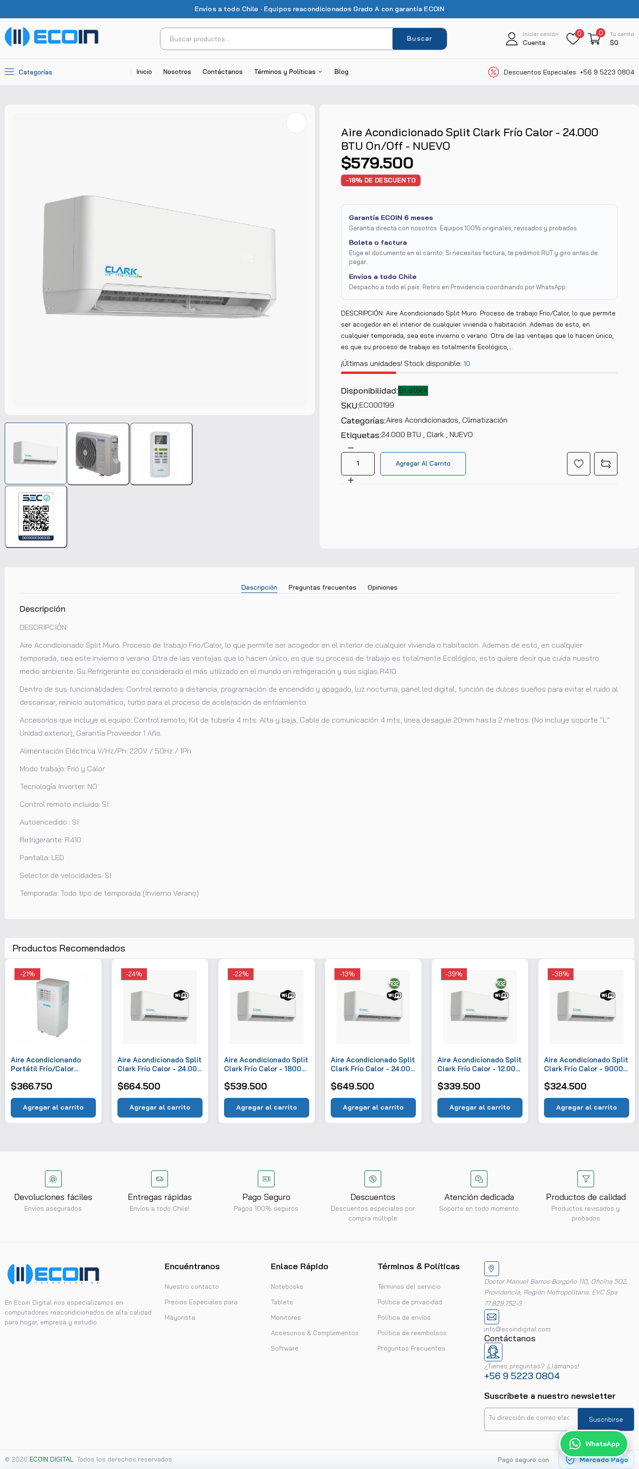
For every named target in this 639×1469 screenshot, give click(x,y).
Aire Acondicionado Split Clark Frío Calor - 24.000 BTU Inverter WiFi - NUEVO (159, 1064)
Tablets (282, 1302)
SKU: (350, 406)
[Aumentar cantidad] (350, 479)
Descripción (259, 587)
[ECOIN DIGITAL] (51, 44)
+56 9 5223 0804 (522, 1375)
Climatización (485, 419)
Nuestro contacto (192, 1286)
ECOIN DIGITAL (51, 1459)
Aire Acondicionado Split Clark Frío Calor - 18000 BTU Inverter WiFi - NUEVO (266, 1064)
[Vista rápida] (83, 996)
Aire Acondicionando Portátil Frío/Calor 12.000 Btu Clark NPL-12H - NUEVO (49, 1064)
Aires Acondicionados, (424, 419)
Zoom (296, 122)
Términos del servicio (409, 1286)
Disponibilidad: (369, 391)
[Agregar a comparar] (605, 463)
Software (284, 1348)
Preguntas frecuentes (322, 587)
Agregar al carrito (53, 1107)
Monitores (286, 1317)
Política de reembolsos (412, 1333)
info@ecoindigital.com (517, 1329)
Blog (341, 71)
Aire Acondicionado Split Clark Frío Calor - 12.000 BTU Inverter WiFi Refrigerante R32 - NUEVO (479, 1064)
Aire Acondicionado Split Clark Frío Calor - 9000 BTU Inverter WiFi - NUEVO (586, 1064)
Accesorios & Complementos (315, 1333)
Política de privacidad (410, 1302)
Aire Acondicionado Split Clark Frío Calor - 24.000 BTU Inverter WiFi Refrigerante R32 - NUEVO (373, 1064)
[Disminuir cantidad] (350, 448)
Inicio (144, 71)
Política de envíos (404, 1317)
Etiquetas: (361, 435)
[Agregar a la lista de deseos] (578, 463)
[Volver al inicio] (620, 1401)
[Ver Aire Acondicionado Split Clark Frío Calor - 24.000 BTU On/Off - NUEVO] (35, 453)
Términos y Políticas (286, 71)
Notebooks (287, 1286)
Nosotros (177, 71)
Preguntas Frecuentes (411, 1348)
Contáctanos (223, 71)
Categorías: (363, 421)
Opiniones (383, 587)
